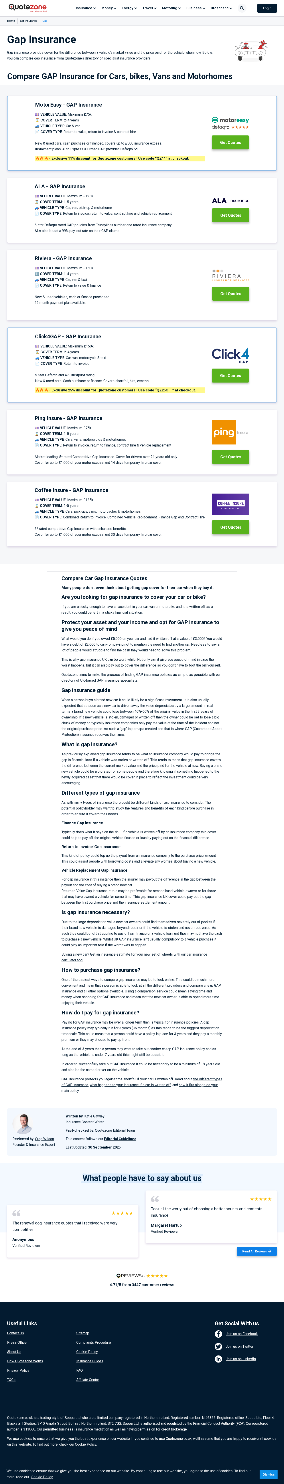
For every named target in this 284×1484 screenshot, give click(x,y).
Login (267, 8)
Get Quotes (230, 142)
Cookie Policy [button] (42, 1477)
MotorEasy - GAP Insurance (68, 105)
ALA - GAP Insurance (60, 186)
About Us (14, 1352)
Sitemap (82, 1333)
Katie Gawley (94, 1116)
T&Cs (11, 1380)
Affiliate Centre (87, 1380)
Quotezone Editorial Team (115, 1130)
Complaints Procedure (93, 1342)
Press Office (17, 1342)
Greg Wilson (44, 1139)
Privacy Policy (18, 1370)
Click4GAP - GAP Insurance (68, 336)
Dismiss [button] (269, 1474)
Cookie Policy (87, 1352)
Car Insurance (28, 20)
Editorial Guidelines (120, 1139)
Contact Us (15, 1333)
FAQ (79, 1370)
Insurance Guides (89, 1361)
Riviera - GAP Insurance (63, 258)
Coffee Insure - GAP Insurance (71, 490)
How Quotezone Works (25, 1361)
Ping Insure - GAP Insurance (68, 418)
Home (11, 20)
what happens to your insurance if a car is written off (130, 1085)
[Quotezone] (27, 8)
